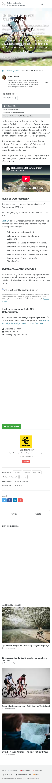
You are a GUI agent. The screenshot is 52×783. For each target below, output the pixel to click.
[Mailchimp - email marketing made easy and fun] (26, 441)
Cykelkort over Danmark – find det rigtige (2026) (25, 752)
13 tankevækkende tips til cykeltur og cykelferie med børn (24, 659)
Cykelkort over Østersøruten (14, 113)
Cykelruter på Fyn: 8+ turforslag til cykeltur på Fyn (25, 645)
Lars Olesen (13, 76)
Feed (37, 775)
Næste (38, 514)
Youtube (38, 770)
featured (27, 472)
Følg (46, 82)
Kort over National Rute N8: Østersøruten (18, 116)
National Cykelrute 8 (10, 477)
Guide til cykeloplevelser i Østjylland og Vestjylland (26, 706)
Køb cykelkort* (24, 775)
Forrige (14, 514)
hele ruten (36, 472)
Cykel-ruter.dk (16, 4)
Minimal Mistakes (33, 778)
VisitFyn (5, 221)
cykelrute (17, 472)
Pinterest (26, 770)
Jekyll (24, 778)
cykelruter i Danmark (15, 82)
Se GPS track (12, 426)
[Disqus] (26, 561)
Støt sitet (8, 775)
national (23, 477)
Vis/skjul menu (9, 98)
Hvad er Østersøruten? (12, 109)
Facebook (13, 770)
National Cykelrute (21, 481)
